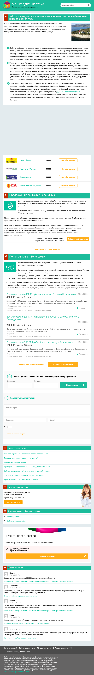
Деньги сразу (25, 177)
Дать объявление (14, 502)
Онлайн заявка (68, 160)
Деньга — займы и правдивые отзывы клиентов (22, 596)
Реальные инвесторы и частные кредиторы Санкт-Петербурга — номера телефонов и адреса (38, 581)
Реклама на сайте (28, 648)
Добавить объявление (78, 239)
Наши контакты (45, 648)
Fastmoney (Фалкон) (28, 169)
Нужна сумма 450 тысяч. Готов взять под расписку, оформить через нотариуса (33, 620)
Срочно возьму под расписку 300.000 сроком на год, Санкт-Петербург (30, 578)
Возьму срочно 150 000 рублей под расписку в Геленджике (40, 342)
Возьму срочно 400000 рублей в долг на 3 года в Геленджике (41, 294)
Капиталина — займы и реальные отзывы (20, 638)
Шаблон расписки (14, 517)
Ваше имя (11, 381)
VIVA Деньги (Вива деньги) (30, 186)
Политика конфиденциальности (18, 652)
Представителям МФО (63, 648)
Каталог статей (11, 648)
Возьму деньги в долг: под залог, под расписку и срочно (28, 310)
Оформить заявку (47, 556)
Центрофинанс (26, 160)
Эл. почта (37, 381)
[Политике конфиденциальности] (17, 672)
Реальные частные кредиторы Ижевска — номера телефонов (27, 623)
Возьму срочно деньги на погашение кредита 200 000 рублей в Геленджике (42, 318)
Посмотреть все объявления (47, 250)
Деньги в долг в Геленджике (68, 92)
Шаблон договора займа (16, 521)
